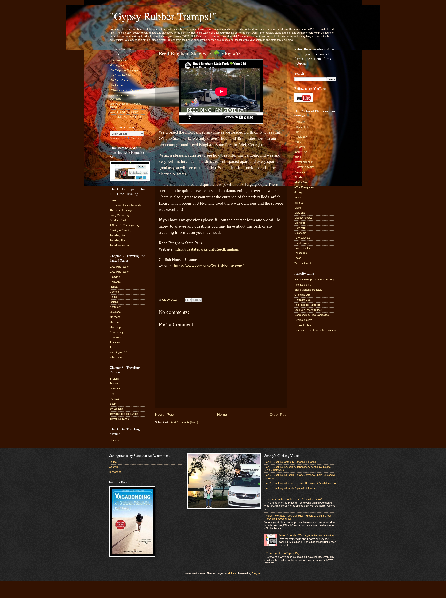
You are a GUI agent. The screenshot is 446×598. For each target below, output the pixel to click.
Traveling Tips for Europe (124, 413)
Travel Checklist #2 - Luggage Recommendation (306, 535)
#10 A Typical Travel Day (124, 111)
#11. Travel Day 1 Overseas (126, 116)
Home (222, 414)
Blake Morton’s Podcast (308, 289)
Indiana (114, 301)
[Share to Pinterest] (200, 300)
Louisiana (115, 312)
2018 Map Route (119, 266)
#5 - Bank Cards (119, 80)
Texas (113, 347)
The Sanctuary (302, 284)
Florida (113, 286)
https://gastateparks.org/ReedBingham (207, 249)
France (114, 383)
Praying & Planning (120, 230)
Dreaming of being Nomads (125, 205)
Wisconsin (116, 357)
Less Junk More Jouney (308, 309)
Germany (115, 388)
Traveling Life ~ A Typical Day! (283, 553)
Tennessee (116, 342)
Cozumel (115, 440)
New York (115, 337)
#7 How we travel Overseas (125, 90)
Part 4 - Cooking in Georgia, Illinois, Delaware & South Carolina (300, 483)
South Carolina (302, 248)
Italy (112, 393)
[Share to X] (193, 300)
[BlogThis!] (190, 300)
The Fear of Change (121, 210)
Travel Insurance (119, 245)
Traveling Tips (117, 240)
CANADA (299, 122)
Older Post (278, 414)
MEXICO (299, 147)
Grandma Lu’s (302, 294)
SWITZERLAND (303, 162)
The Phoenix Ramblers (307, 304)
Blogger (256, 573)
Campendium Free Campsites (311, 315)
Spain (113, 403)
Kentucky (115, 307)
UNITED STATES (304, 167)
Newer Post (164, 414)
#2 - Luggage (117, 65)
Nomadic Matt (302, 299)
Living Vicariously (120, 215)
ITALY (297, 142)
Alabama (115, 276)
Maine (297, 207)
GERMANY (301, 137)
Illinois (113, 296)
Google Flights (302, 325)
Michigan (115, 322)
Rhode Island (301, 243)
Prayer (113, 200)
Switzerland (116, 408)
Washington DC (119, 352)
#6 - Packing (117, 85)
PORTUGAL (301, 152)
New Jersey (117, 332)
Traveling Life (117, 235)
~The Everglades (304, 187)
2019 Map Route (119, 271)
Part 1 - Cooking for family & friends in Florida (290, 461)
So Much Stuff (118, 220)
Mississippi (116, 327)
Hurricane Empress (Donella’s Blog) (314, 279)
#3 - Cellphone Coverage (124, 70)
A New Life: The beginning (124, 225)
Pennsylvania (302, 238)
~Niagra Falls (302, 127)
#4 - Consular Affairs (121, 75)
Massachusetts (303, 217)
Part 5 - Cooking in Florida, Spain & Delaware (290, 488)
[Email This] (186, 300)
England (114, 378)
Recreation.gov (303, 320)
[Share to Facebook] (196, 300)
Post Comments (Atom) (184, 422)
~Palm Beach (302, 182)
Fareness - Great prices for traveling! (315, 330)
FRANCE (299, 132)
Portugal (114, 398)
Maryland (115, 317)
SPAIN (298, 157)
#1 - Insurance (118, 60)
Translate (136, 138)
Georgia (114, 291)
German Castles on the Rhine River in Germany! (294, 499)
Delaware (115, 281)
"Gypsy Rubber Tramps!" (163, 16)
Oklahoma (300, 233)
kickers (232, 573)
